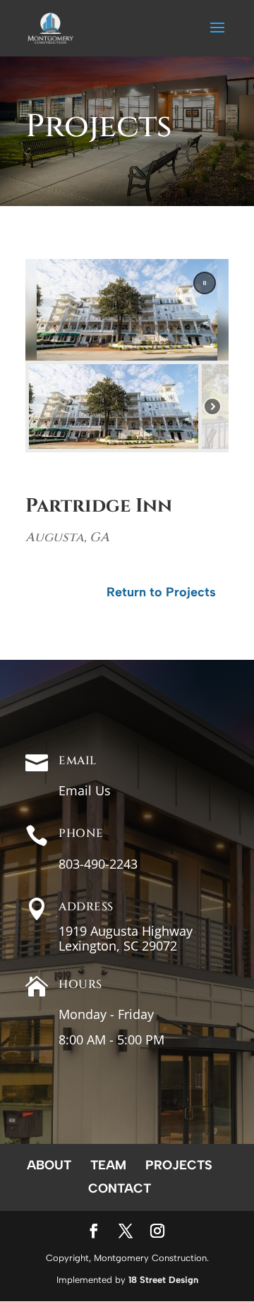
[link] (50, 27)
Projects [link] (178, 1165)
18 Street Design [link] (163, 1279)
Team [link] (108, 1165)
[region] (127, 355)
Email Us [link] (85, 790)
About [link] (49, 1165)
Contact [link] (119, 1188)
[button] (217, 36)
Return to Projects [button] (161, 592)
